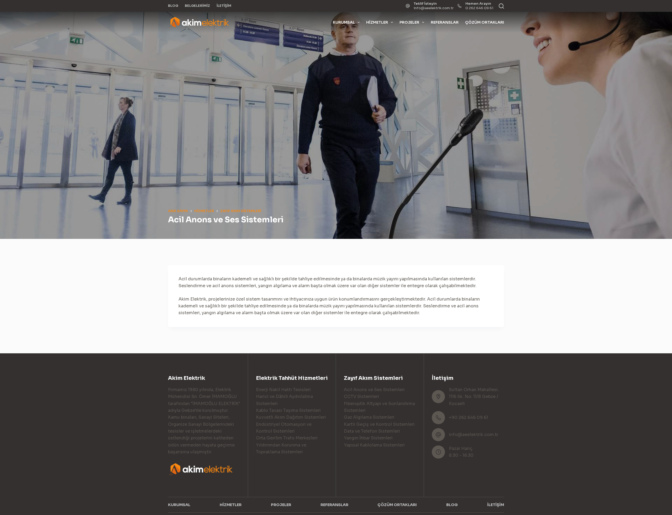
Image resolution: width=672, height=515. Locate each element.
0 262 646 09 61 (479, 8)
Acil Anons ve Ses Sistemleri (374, 389)
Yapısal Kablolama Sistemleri (374, 445)
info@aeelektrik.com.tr (434, 8)
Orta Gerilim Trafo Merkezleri (287, 438)
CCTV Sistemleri (361, 396)
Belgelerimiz (197, 5)
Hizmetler (377, 22)
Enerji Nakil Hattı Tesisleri (283, 389)
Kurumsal (344, 22)
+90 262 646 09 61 (468, 417)
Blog (173, 5)
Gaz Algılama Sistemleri (369, 417)
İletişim (224, 5)
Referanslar (445, 22)
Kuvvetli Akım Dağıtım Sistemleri (291, 417)
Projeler (409, 22)
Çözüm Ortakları (484, 22)
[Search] (501, 6)
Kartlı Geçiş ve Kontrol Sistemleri (379, 424)
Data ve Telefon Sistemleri (372, 431)
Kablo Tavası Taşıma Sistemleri (288, 410)
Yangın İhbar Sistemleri (368, 438)
